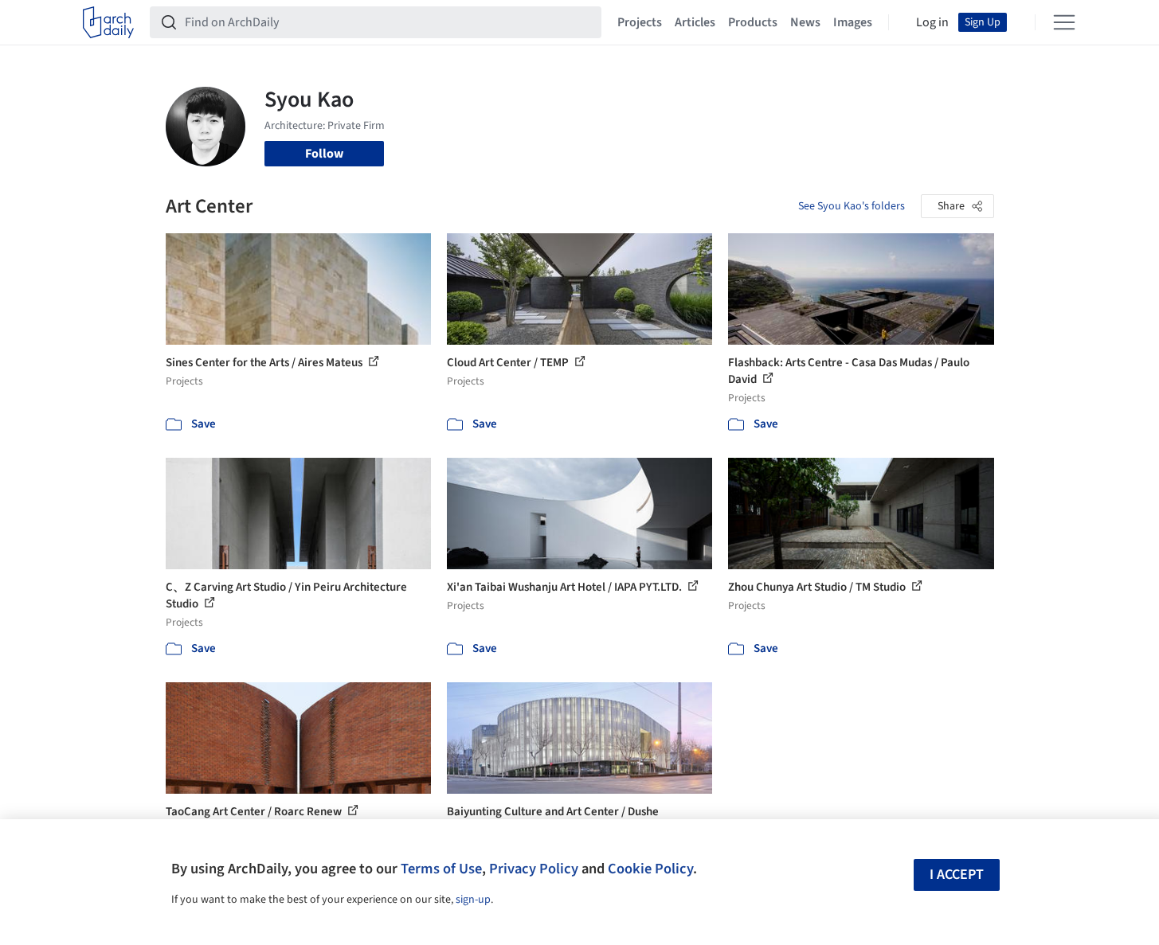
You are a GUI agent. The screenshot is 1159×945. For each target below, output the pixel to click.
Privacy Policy (533, 868)
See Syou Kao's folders (851, 206)
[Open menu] (1064, 22)
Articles (695, 22)
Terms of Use (441, 868)
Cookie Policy (650, 868)
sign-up (473, 900)
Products (752, 22)
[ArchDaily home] (108, 22)
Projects (639, 22)
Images (852, 22)
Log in (932, 22)
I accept (957, 874)
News (805, 22)
